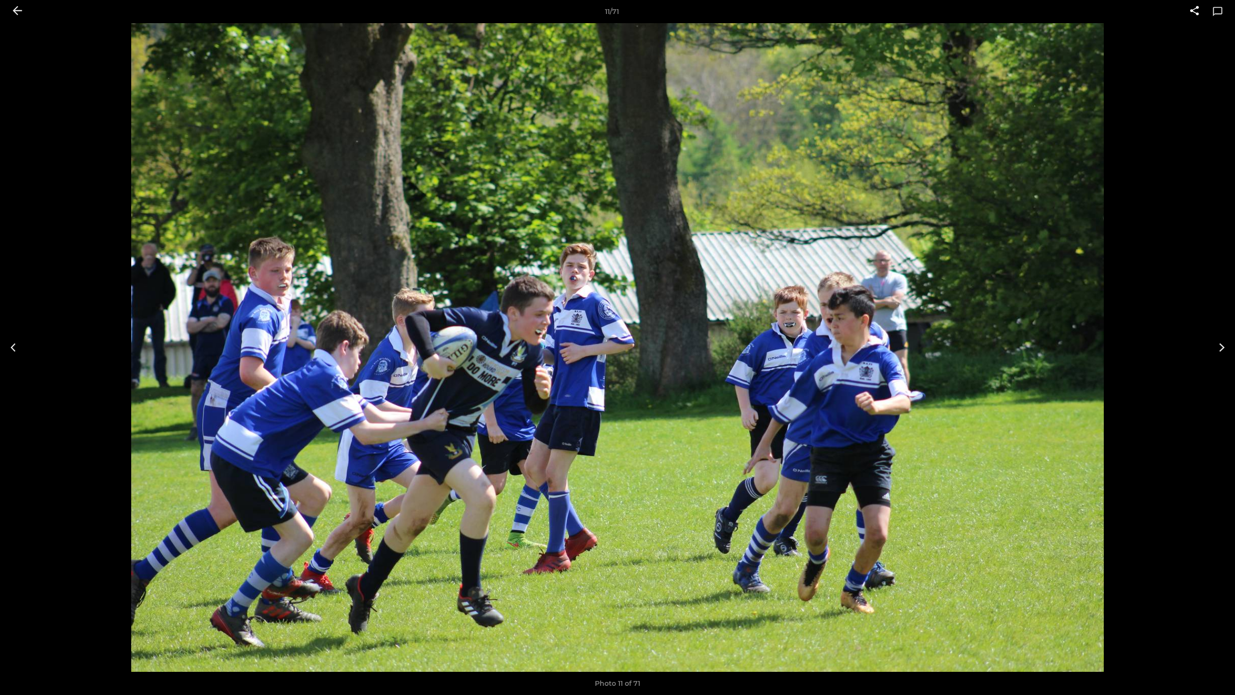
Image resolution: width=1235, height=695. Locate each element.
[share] (1194, 11)
